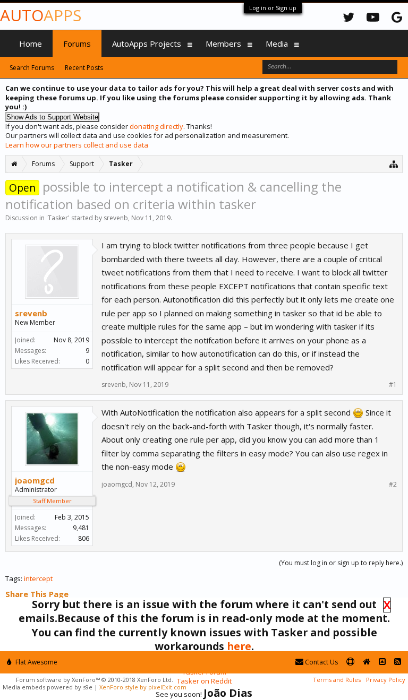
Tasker (58, 217)
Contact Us (320, 662)
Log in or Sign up (272, 8)
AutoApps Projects (146, 43)
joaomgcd (35, 480)
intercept (38, 578)
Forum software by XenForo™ (94, 680)
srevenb (116, 217)
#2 (393, 484)
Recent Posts (84, 67)
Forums (77, 43)
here (239, 646)
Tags (13, 578)
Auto (40, 15)
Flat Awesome (35, 662)
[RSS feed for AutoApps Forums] (397, 662)
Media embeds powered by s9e (47, 687)
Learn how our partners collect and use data (76, 145)
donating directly (156, 126)
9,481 (81, 527)
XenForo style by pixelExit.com (142, 687)
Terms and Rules (337, 680)
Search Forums (32, 67)
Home (30, 43)
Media (277, 43)
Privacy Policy (385, 680)
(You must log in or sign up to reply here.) (341, 562)
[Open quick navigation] (393, 164)
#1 (393, 385)
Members (223, 43)
